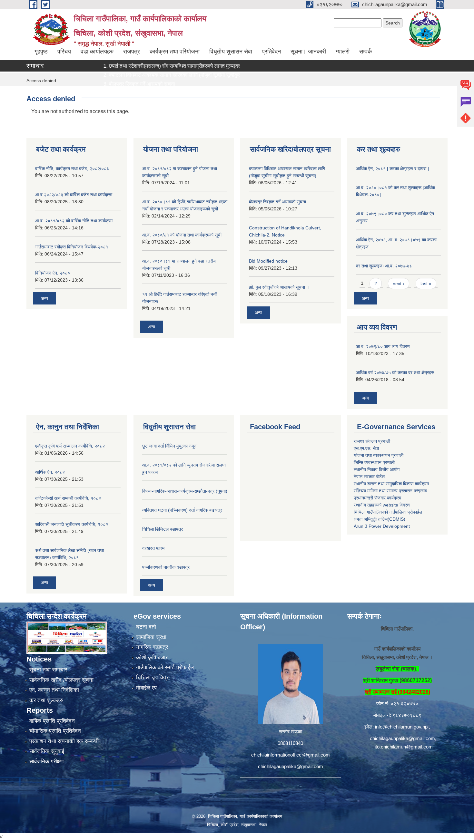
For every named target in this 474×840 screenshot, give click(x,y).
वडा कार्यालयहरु (97, 51)
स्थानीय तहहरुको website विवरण (382, 504)
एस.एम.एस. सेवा (366, 448)
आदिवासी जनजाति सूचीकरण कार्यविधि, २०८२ (71, 524)
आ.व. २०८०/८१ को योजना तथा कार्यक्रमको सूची (182, 234)
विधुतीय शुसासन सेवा (230, 51)
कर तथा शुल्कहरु (46, 700)
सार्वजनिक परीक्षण (46, 761)
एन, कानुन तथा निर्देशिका (54, 690)
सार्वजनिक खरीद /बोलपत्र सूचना (61, 680)
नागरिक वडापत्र (152, 647)
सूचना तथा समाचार (48, 670)
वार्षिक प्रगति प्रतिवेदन (52, 721)
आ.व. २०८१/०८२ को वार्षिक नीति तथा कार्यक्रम (74, 220)
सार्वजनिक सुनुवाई (46, 751)
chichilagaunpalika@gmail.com (290, 766)
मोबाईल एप (146, 688)
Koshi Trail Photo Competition (126, 93)
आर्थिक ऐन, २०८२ (50, 472)
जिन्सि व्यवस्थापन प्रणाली (374, 462)
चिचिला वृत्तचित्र (152, 677)
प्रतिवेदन (271, 51)
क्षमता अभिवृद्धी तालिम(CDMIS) (379, 519)
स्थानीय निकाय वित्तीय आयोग (377, 469)
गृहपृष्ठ (41, 51)
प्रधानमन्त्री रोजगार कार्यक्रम (377, 497)
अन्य (44, 298)
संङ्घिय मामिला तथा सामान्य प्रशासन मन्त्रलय (390, 490)
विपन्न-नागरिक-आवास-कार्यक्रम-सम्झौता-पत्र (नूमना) (184, 491)
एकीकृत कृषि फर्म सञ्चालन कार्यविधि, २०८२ (70, 446)
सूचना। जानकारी (308, 51)
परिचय (64, 51)
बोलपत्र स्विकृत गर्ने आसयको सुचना (125, 84)
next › (398, 283)
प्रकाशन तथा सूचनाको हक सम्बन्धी (64, 741)
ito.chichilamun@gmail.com (404, 746)
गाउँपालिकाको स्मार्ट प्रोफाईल (165, 667)
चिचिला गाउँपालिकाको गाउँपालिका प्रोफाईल (388, 512)
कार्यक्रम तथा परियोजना (175, 51)
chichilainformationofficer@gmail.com (290, 755)
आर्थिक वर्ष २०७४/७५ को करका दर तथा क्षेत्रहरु (395, 372)
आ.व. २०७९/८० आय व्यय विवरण (383, 346)
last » (425, 283)
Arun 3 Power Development (382, 526)
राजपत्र (131, 51)
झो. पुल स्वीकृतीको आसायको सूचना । (279, 287)
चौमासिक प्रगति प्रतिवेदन (55, 731)
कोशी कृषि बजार (152, 657)
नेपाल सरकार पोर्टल (369, 476)
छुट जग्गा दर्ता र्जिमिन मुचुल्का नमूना (169, 446)
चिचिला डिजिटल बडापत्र (162, 529)
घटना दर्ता (146, 627)
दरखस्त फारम (153, 548)
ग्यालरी (343, 51)
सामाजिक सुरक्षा (151, 637)
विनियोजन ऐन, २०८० (52, 272)
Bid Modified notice (268, 261)
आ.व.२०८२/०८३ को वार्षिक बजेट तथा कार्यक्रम (73, 194)
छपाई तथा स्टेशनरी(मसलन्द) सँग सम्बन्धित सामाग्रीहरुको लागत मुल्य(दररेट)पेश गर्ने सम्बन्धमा (176, 66)
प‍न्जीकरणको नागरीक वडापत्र (166, 567)
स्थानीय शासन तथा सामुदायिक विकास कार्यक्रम (391, 483)
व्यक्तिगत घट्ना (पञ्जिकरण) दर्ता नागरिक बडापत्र (182, 510)
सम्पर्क (365, 51)
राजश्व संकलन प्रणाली (372, 441)
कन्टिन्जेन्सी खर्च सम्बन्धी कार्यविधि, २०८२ (68, 498)
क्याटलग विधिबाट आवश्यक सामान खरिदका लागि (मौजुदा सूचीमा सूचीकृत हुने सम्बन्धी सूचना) (175, 75)
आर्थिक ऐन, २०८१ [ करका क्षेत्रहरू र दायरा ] (392, 168)
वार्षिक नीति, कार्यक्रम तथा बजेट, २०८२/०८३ (72, 168)
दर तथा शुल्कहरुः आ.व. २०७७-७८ (384, 265)
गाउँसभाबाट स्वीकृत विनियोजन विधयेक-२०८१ (71, 246)
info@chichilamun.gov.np (401, 726)
